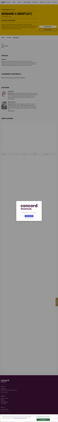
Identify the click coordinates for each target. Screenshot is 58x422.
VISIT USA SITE (29, 216)
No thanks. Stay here (29, 218)
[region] (29, 418)
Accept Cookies (43, 419)
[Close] (56, 418)
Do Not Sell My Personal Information (43, 416)
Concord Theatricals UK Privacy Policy (20, 418)
